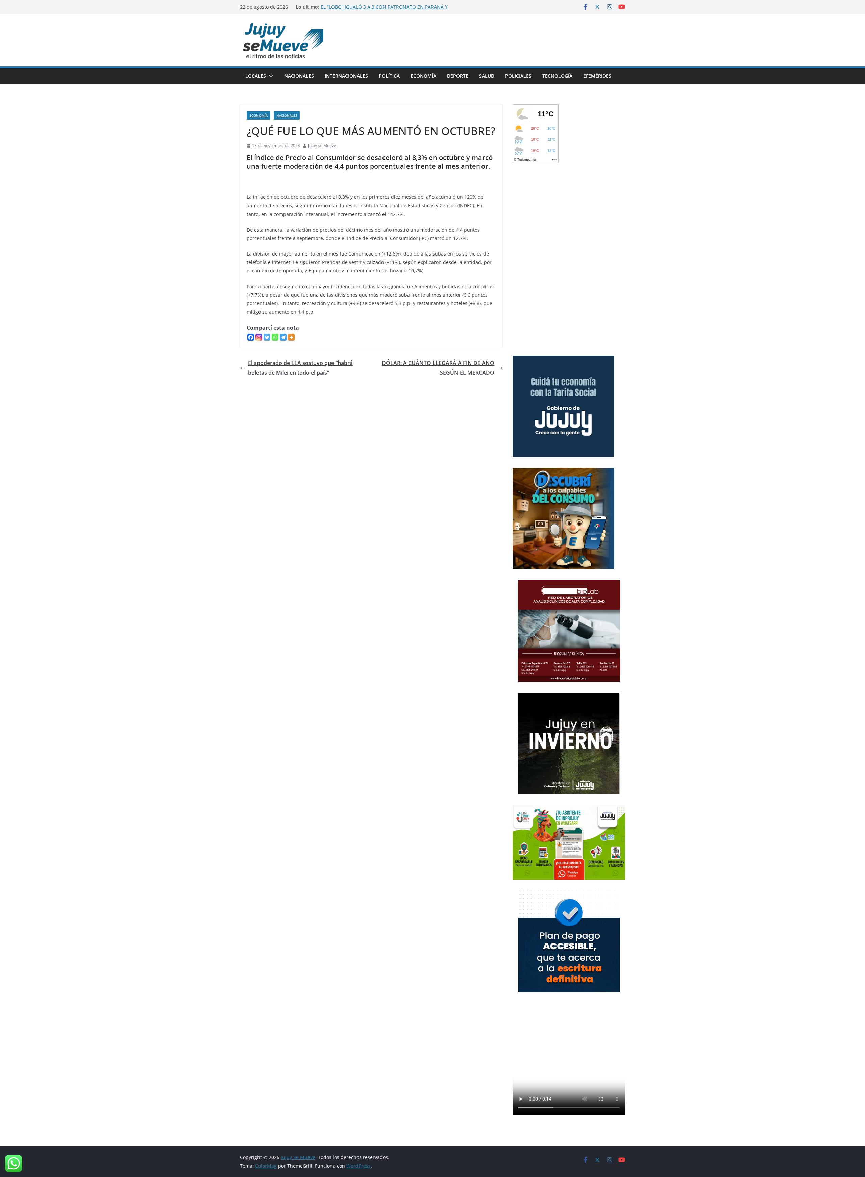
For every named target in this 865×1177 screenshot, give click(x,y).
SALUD (486, 76)
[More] (291, 337)
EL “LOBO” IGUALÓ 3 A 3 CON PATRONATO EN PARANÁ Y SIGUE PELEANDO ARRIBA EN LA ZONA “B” (384, 10)
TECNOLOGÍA (557, 76)
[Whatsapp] (275, 337)
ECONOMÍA (423, 76)
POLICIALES (518, 76)
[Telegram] (283, 337)
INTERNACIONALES (346, 76)
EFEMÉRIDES (597, 76)
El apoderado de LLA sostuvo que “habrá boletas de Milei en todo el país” (300, 367)
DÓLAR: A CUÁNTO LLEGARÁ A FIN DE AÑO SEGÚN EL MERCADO (438, 367)
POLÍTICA (389, 76)
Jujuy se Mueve (322, 146)
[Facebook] (250, 337)
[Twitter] (267, 337)
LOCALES (255, 76)
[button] (269, 76)
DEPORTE (457, 76)
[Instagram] (258, 337)
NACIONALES (299, 76)
